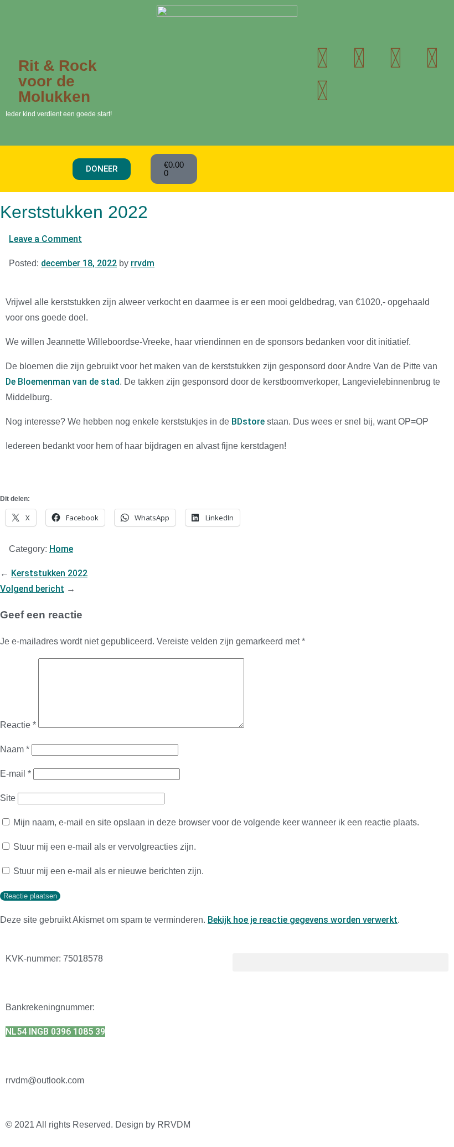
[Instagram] (395, 58)
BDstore (248, 421)
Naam (14, 749)
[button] (39, 169)
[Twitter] (322, 58)
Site (8, 798)
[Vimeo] (322, 91)
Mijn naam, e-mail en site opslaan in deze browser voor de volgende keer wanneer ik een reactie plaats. (216, 822)
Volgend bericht (32, 588)
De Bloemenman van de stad (63, 381)
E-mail (15, 773)
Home (61, 549)
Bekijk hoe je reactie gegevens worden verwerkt (303, 919)
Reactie (18, 725)
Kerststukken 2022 (49, 573)
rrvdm (142, 263)
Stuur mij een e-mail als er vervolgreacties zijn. (104, 846)
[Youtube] (359, 58)
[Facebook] (432, 58)
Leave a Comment (45, 239)
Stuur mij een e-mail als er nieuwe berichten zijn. (108, 871)
